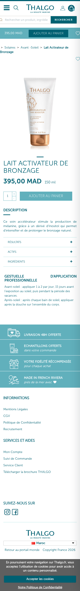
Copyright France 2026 (59, 550)
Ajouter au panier (48, 33)
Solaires (9, 47)
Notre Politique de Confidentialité (40, 587)
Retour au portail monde (22, 550)
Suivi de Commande (17, 459)
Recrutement (12, 429)
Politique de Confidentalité (22, 422)
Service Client (13, 465)
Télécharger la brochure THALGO (27, 472)
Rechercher (64, 19)
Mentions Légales (15, 409)
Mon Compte (12, 452)
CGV (6, 416)
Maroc (40, 543)
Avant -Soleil (29, 47)
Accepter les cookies (40, 579)
